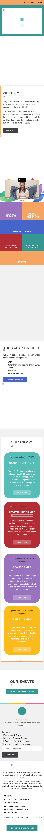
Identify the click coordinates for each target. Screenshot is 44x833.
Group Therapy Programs (16, 799)
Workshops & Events (12, 735)
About (33, 2)
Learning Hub (10, 813)
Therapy (8, 796)
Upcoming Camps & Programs (16, 738)
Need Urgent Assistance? (22, 828)
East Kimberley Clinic (14, 806)
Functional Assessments (16, 809)
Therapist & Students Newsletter (17, 744)
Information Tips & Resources (16, 741)
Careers (26, 2)
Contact (40, 2)
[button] (22, 19)
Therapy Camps (11, 803)
